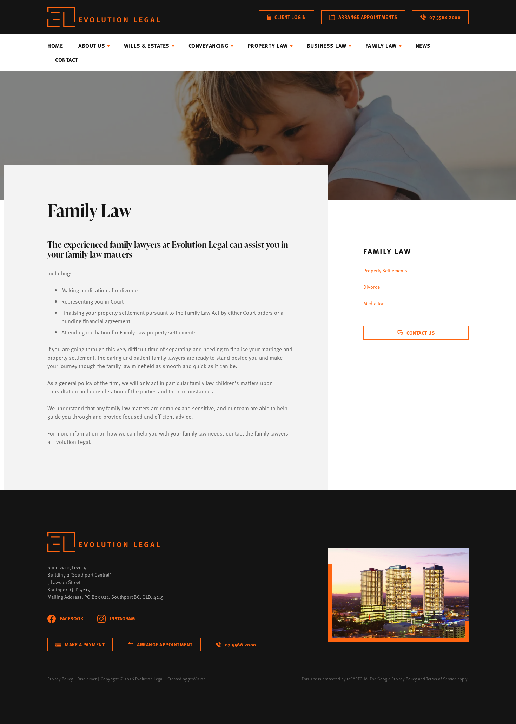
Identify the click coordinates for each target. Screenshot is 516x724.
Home (55, 45)
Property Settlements (385, 270)
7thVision (197, 679)
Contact (66, 59)
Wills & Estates (147, 45)
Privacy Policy (60, 679)
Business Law (326, 45)
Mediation (374, 303)
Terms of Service (441, 679)
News (423, 45)
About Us (91, 45)
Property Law (267, 45)
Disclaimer (87, 679)
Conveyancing (208, 45)
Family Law (381, 45)
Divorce (371, 287)
